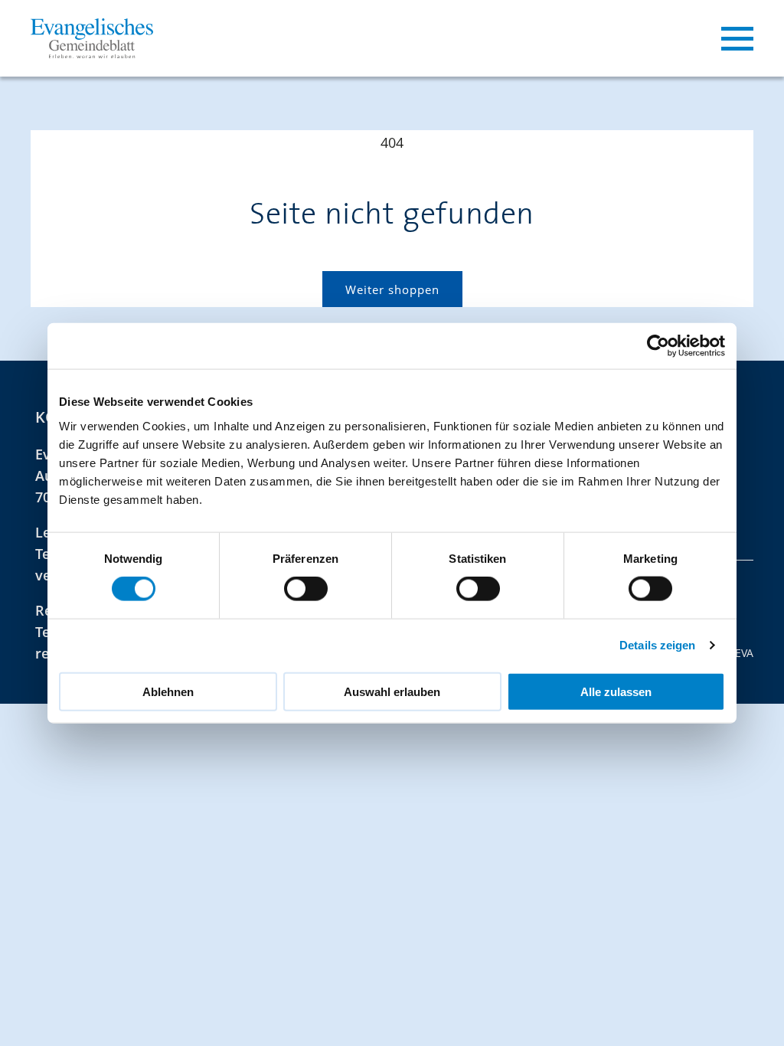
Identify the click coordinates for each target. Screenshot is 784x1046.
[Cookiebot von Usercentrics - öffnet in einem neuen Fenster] (658, 346)
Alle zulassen (616, 691)
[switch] (306, 589)
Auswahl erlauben (392, 691)
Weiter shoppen (392, 289)
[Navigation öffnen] (737, 38)
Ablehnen (168, 691)
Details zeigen (657, 645)
